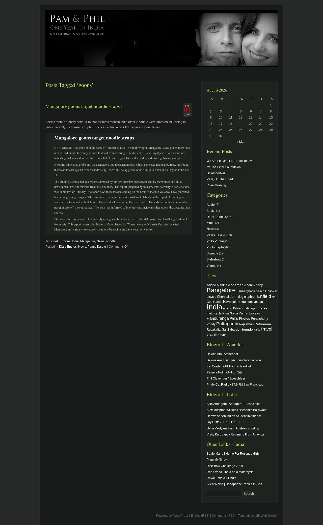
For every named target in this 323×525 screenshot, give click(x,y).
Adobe (211, 285)
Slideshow (214, 259)
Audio (211, 205)
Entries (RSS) (200, 515)
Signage (212, 253)
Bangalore (221, 290)
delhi (56, 241)
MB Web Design (266, 515)
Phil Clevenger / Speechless (226, 378)
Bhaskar (271, 291)
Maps (210, 223)
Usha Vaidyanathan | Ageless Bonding (233, 428)
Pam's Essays (97, 246)
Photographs (215, 247)
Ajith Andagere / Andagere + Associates (233, 404)
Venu (224, 334)
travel (266, 329)
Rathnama (262, 324)
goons (66, 241)
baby (259, 285)
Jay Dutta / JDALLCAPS (223, 422)
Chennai (223, 297)
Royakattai (214, 329)
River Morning (216, 185)
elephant (250, 297)
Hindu (241, 301)
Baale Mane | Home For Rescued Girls (233, 453)
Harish (217, 301)
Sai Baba (228, 329)
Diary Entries (68, 246)
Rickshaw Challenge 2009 (225, 466)
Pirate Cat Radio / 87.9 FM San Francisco (235, 384)
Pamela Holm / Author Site (225, 372)
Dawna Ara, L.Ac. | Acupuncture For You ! (234, 360)
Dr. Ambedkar (216, 173)
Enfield (264, 296)
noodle (111, 241)
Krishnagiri (249, 308)
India (75, 241)
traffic (257, 329)
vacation (214, 334)
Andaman (236, 285)
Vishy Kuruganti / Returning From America (235, 434)
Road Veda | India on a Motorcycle (230, 472)
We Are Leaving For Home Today (229, 161)
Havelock (230, 302)
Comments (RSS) (224, 515)
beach (260, 291)
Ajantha (222, 285)
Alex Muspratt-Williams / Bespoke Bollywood (237, 410)
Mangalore (87, 241)
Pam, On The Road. (220, 179)
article (120, 127)
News (100, 241)
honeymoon (255, 301)
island (227, 308)
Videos (211, 266)
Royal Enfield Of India (221, 478)
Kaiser (237, 308)
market (262, 308)
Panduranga (218, 318)
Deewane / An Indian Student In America (234, 416)
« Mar (241, 141)
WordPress (181, 515)
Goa (209, 301)
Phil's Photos (215, 241)
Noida (234, 313)
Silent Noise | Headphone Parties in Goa (234, 484)
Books (211, 211)
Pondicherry (259, 318)
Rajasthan (246, 324)
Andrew (249, 285)
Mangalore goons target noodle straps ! (83, 106)
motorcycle (214, 313)
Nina (225, 313)
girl (273, 296)
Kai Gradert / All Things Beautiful (229, 366)
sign (238, 329)
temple (247, 329)
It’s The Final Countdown (224, 167)
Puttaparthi (227, 323)
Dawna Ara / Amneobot (222, 354)
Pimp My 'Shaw (217, 459)
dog (240, 297)
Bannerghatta (245, 291)
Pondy (211, 324)
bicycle (211, 296)
